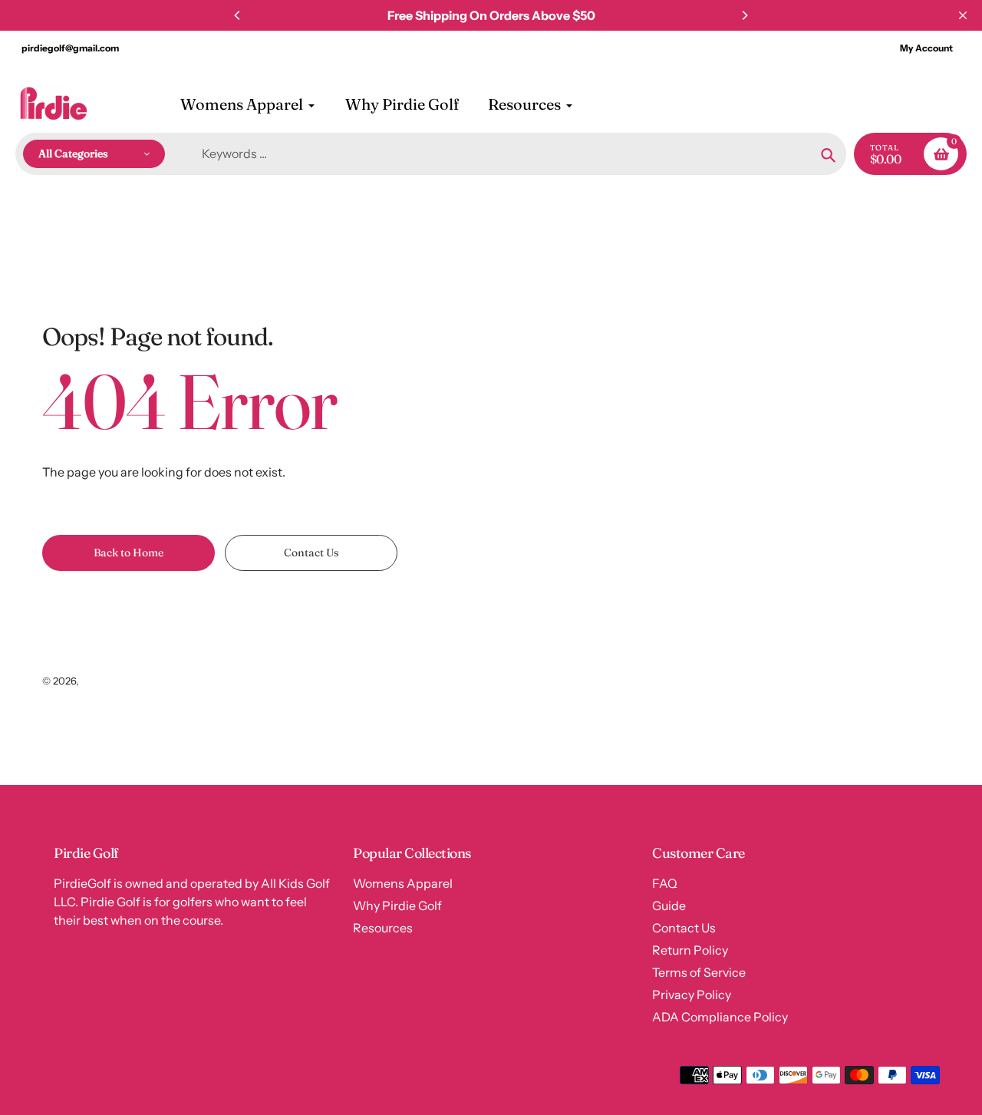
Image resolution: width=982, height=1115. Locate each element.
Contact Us (684, 927)
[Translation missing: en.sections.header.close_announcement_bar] (962, 15)
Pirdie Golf (105, 681)
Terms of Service (699, 972)
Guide (669, 905)
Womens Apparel (403, 883)
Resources (383, 927)
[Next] (744, 15)
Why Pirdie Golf (397, 905)
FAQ (664, 883)
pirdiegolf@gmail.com (70, 48)
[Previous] (238, 15)
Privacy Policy (691, 994)
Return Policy (690, 950)
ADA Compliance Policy (720, 1016)
